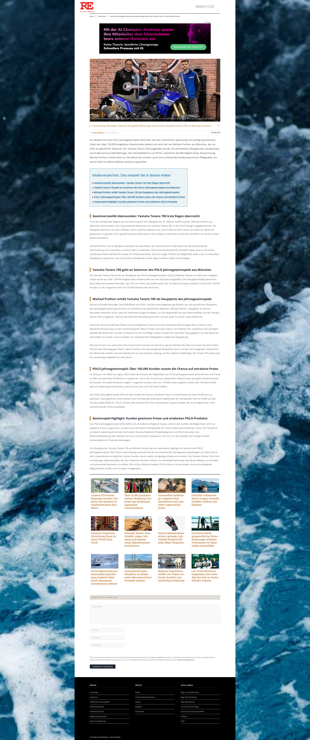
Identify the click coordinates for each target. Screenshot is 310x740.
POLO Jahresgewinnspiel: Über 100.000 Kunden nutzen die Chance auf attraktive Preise (139, 197)
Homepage (94, 692)
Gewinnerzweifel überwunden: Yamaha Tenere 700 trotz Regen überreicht (132, 183)
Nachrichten (215, 132)
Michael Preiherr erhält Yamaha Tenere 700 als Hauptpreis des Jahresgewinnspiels (137, 192)
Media (137, 692)
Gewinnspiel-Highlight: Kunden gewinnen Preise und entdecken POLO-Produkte (135, 202)
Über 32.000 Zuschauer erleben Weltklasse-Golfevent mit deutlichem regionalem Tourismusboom (138, 501)
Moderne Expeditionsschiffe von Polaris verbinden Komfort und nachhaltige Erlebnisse (171, 575)
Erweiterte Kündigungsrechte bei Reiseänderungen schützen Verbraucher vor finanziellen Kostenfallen (205, 539)
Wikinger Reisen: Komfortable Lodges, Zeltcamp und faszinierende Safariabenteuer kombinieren (137, 539)
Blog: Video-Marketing (189, 697)
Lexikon (138, 702)
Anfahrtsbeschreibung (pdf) (99, 702)
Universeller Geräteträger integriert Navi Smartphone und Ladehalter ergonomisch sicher (171, 501)
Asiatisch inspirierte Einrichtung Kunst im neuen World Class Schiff (103, 537)
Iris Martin (98, 132)
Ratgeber (138, 707)
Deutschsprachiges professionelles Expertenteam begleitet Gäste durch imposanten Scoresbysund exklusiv (104, 577)
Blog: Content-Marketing (189, 692)
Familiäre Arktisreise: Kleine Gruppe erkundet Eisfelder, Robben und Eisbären (205, 500)
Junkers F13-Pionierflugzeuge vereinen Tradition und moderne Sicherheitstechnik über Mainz (104, 501)
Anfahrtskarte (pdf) (96, 711)
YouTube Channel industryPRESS (192, 711)
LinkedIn (184, 716)
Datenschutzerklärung (185, 660)
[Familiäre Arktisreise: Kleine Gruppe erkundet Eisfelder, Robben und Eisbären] (205, 485)
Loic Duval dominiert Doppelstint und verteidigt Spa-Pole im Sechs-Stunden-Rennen (205, 575)
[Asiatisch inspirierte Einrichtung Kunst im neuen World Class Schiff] (104, 523)
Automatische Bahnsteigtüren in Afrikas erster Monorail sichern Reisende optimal (138, 575)
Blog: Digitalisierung (188, 702)
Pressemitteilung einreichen (145, 697)
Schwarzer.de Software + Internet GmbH (105, 737)
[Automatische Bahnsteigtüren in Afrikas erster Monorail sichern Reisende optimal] (138, 561)
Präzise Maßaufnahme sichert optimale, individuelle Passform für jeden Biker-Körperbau (171, 537)
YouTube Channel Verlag (189, 707)
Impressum (94, 697)
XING (183, 721)
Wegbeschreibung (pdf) (98, 716)
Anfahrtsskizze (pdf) (97, 707)
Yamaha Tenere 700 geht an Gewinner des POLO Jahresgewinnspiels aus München (137, 187)
